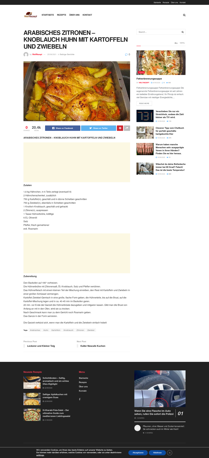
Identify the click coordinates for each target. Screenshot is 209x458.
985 (169, 174)
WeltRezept (37, 54)
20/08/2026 (156, 82)
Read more (144, 103)
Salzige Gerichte (67, 54)
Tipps (182, 43)
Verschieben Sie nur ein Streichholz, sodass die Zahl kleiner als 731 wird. (170, 114)
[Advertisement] (76, 162)
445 (169, 83)
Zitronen (80, 330)
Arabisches (35, 330)
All (176, 43)
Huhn (46, 330)
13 (169, 157)
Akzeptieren (138, 452)
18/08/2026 (161, 121)
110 (169, 121)
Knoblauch (68, 330)
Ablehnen (157, 452)
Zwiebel (91, 330)
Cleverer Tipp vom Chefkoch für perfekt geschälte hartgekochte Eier (170, 130)
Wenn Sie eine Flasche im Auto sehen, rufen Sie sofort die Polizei (153, 412)
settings (40, 455)
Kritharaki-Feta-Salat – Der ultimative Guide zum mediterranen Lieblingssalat (56, 413)
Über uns (174, 2)
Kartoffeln (56, 330)
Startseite (157, 2)
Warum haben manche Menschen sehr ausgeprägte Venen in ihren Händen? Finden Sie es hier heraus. (170, 149)
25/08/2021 (51, 54)
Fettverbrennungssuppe (149, 78)
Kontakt (183, 2)
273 (169, 138)
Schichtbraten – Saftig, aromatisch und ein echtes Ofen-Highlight (56, 380)
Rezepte (166, 2)
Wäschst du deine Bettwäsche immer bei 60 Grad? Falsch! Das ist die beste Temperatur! (171, 167)
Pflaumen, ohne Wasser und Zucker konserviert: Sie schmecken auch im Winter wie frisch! (163, 427)
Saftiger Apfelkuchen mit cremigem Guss (55, 396)
